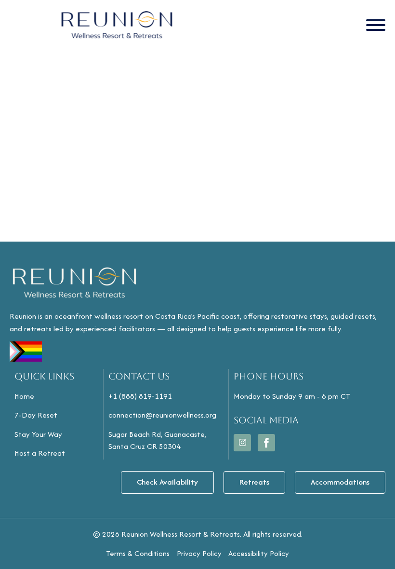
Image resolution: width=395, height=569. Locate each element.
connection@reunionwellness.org (162, 414)
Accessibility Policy (258, 553)
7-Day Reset (35, 414)
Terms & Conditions (138, 553)
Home (24, 396)
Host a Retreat (39, 453)
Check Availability (167, 482)
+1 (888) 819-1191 (140, 396)
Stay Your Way (38, 434)
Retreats (254, 482)
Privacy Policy (199, 553)
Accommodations (340, 482)
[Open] (375, 25)
